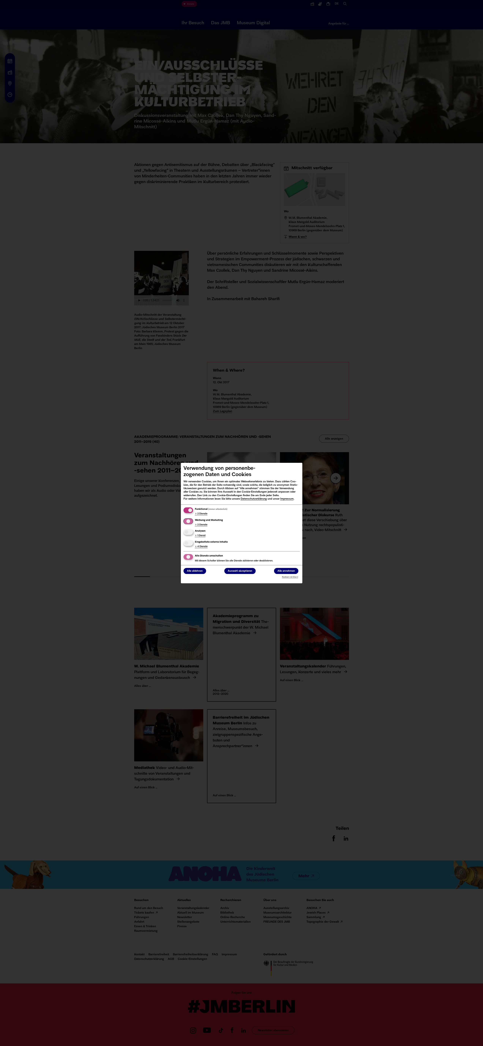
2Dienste (201, 514)
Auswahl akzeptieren (240, 571)
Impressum (287, 499)
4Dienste (201, 546)
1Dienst (200, 535)
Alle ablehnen (195, 571)
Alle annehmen (286, 571)
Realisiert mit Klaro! (290, 577)
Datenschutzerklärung (254, 499)
